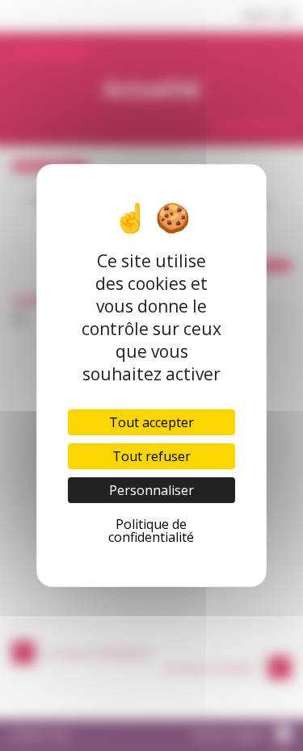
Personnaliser (151, 490)
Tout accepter (151, 422)
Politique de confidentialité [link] (151, 530)
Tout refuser (151, 456)
